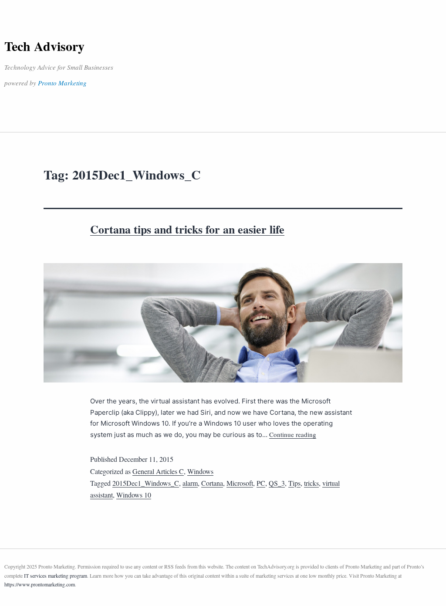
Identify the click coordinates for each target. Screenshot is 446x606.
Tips (294, 483)
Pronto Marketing (62, 82)
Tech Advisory (44, 45)
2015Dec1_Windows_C (145, 483)
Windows (200, 471)
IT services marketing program (55, 575)
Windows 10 (133, 494)
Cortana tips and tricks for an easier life (187, 229)
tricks (311, 483)
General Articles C (158, 471)
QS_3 (277, 483)
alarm (190, 483)
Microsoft (239, 483)
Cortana (212, 483)
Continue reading (292, 434)
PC (261, 483)
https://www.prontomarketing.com (39, 584)
